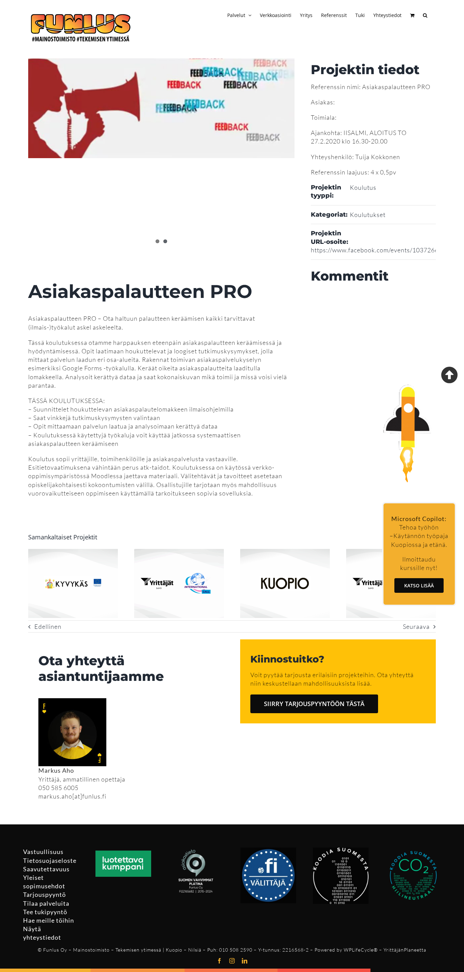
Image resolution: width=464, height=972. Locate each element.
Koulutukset (368, 214)
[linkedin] (245, 960)
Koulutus (363, 187)
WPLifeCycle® (361, 950)
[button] (425, 14)
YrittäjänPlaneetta (404, 950)
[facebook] (219, 960)
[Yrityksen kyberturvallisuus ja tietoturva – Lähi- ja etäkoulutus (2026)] (73, 552)
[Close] (449, 375)
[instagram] (232, 960)
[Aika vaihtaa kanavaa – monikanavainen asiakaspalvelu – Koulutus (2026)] (285, 552)
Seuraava (416, 626)
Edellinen (47, 626)
